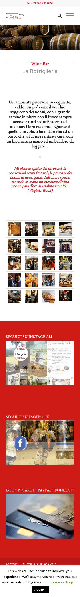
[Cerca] (57, 16)
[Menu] (68, 16)
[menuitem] (57, 16)
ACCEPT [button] (40, 589)
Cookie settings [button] (61, 582)
